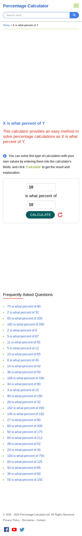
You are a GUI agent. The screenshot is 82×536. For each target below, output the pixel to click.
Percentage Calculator (26, 5)
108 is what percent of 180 (25, 378)
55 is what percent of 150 (24, 479)
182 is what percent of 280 (25, 324)
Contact (41, 520)
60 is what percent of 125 (24, 461)
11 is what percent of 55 (23, 342)
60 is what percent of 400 (24, 426)
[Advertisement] (41, 75)
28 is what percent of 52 (24, 444)
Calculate (40, 215)
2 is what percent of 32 (23, 312)
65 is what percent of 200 (24, 318)
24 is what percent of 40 (24, 450)
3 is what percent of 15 (23, 390)
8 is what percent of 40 (23, 360)
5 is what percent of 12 (23, 348)
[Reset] (60, 215)
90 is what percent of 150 (24, 396)
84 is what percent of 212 (24, 438)
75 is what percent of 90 (24, 306)
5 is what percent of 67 (23, 336)
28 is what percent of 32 (24, 402)
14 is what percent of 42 (24, 366)
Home (6, 25)
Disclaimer (28, 520)
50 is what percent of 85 (24, 467)
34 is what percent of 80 (24, 384)
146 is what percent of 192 (25, 414)
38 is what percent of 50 (24, 372)
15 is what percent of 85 (24, 354)
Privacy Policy (11, 520)
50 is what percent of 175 (24, 432)
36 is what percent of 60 (24, 473)
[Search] (74, 15)
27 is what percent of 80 (24, 420)
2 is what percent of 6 (22, 330)
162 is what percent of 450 (25, 408)
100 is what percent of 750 (25, 456)
